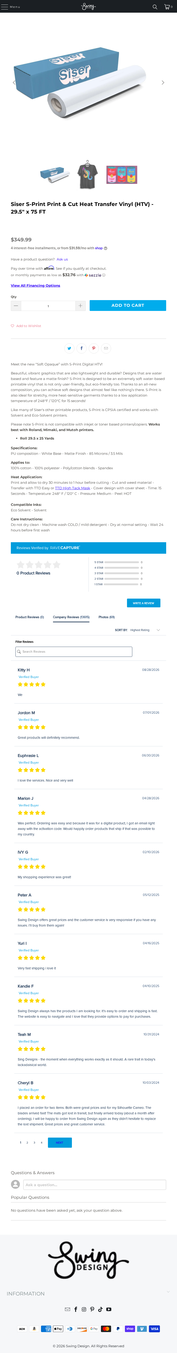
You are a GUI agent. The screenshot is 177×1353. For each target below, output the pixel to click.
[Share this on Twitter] (69, 348)
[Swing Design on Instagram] (84, 1310)
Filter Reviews (24, 642)
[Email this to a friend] (106, 348)
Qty (14, 296)
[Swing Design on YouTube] (108, 1310)
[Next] (162, 82)
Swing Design (77, 1346)
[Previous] (14, 82)
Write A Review (143, 603)
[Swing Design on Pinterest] (92, 1310)
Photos (107, 617)
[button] (88, 275)
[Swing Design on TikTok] (100, 1310)
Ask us (62, 259)
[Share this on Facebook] (82, 348)
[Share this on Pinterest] (94, 348)
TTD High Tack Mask (72, 488)
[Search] (155, 7)
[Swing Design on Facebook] (76, 1310)
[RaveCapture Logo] (64, 548)
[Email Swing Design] (67, 1310)
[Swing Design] (88, 6)
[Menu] (2, 7)
